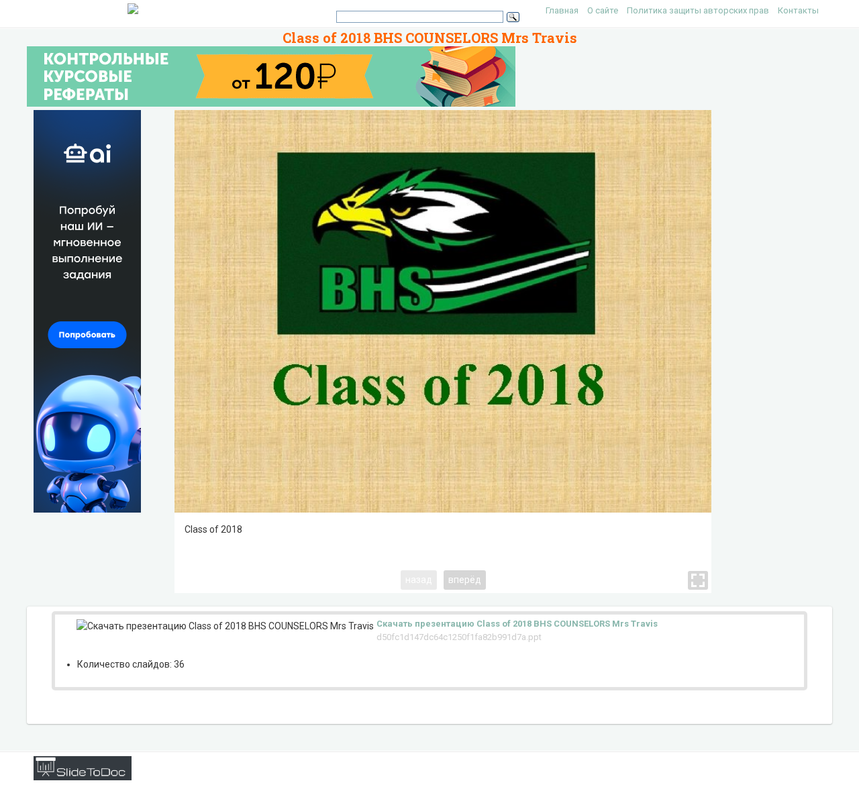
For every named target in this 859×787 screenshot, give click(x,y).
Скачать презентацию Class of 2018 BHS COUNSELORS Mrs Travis (517, 624)
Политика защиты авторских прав (698, 10)
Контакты (798, 10)
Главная (562, 10)
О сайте (602, 10)
